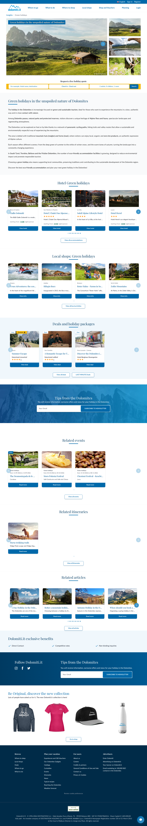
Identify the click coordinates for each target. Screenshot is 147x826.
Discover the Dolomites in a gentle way (95, 353)
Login (138, 8)
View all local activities (73, 306)
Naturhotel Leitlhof (51, 357)
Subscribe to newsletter (95, 408)
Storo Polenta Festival (54, 476)
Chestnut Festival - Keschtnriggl (92, 476)
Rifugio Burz (49, 286)
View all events (73, 497)
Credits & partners (80, 765)
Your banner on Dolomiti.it (112, 765)
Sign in (129, 2)
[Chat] (140, 819)
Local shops (87, 8)
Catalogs (47, 765)
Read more (23, 485)
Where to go (33, 8)
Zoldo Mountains (119, 286)
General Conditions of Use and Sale (86, 768)
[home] (15, 8)
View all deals (61, 375)
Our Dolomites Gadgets (52, 762)
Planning (125, 8)
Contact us (77, 772)
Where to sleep (68, 8)
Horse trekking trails (19, 542)
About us (77, 758)
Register (137, 2)
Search (134, 86)
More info (23, 296)
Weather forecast (50, 788)
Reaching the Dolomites (52, 785)
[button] (103, 44)
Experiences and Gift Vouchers (55, 758)
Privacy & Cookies (80, 775)
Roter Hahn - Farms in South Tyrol (93, 286)
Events (46, 772)
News (46, 778)
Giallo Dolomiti (17, 213)
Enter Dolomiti (108, 758)
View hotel (23, 228)
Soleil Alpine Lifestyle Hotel (89, 213)
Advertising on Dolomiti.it (112, 762)
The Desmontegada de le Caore (24, 476)
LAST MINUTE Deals (83, 375)
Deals (17, 765)
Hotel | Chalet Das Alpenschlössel (59, 213)
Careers (76, 762)
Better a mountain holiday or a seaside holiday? (66, 607)
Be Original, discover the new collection (38, 693)
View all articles (73, 628)
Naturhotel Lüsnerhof (19, 357)
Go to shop (73, 739)
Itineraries (47, 775)
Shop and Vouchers (107, 8)
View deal (24, 365)
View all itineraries (73, 563)
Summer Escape (19, 353)
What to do (50, 8)
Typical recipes (49, 782)
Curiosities (47, 768)
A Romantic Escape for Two (57, 353)
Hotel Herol (116, 213)
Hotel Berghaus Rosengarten (87, 357)
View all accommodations (74, 240)
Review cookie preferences (73, 793)
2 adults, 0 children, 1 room (109, 86)
